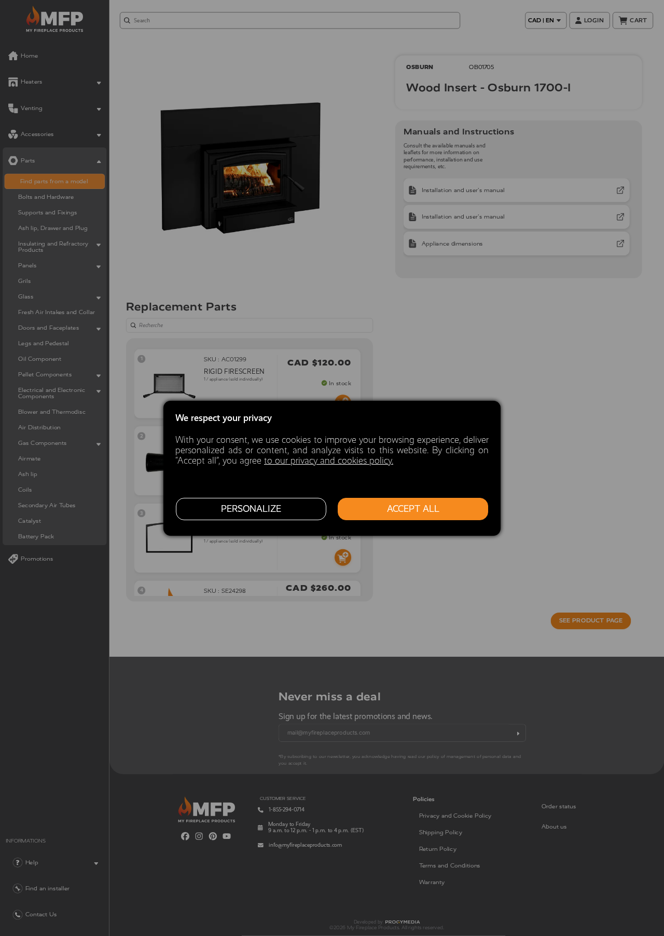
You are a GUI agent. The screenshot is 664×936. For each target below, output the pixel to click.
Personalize (251, 509)
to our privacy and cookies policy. (328, 460)
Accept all (413, 509)
